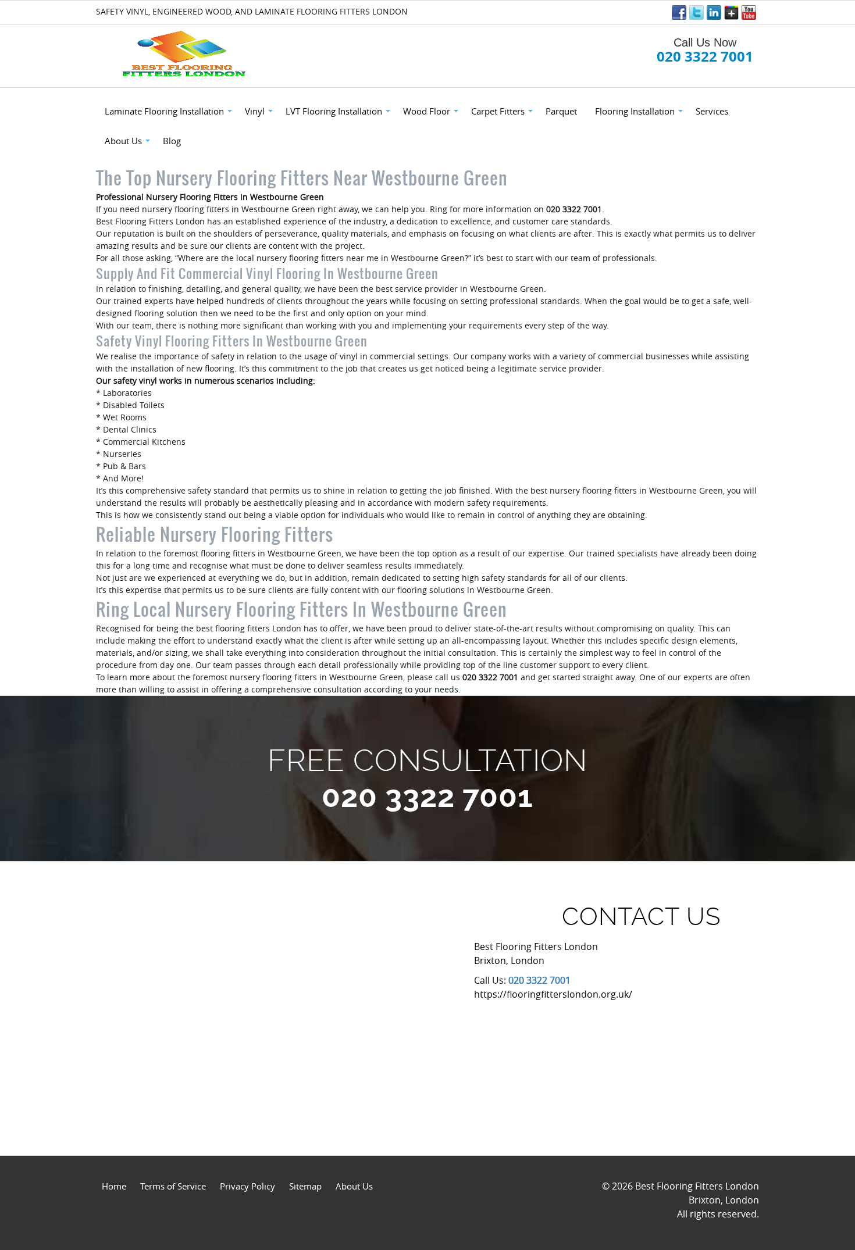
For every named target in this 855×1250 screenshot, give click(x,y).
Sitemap (305, 1186)
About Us (354, 1186)
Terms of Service (173, 1186)
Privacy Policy (247, 1186)
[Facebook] (679, 12)
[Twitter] (696, 12)
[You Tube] (749, 12)
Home (114, 1186)
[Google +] (731, 12)
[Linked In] (714, 12)
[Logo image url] (185, 54)
